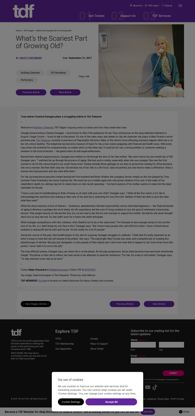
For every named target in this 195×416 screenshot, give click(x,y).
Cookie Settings (71, 401)
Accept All (111, 401)
